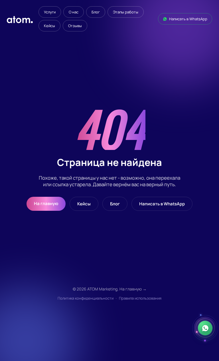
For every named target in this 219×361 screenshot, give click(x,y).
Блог (96, 12)
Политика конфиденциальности (85, 298)
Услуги (50, 12)
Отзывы (75, 25)
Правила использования (140, 298)
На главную (46, 203)
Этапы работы (125, 12)
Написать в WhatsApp (188, 18)
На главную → (133, 289)
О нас (73, 12)
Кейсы (49, 25)
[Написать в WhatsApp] (205, 328)
